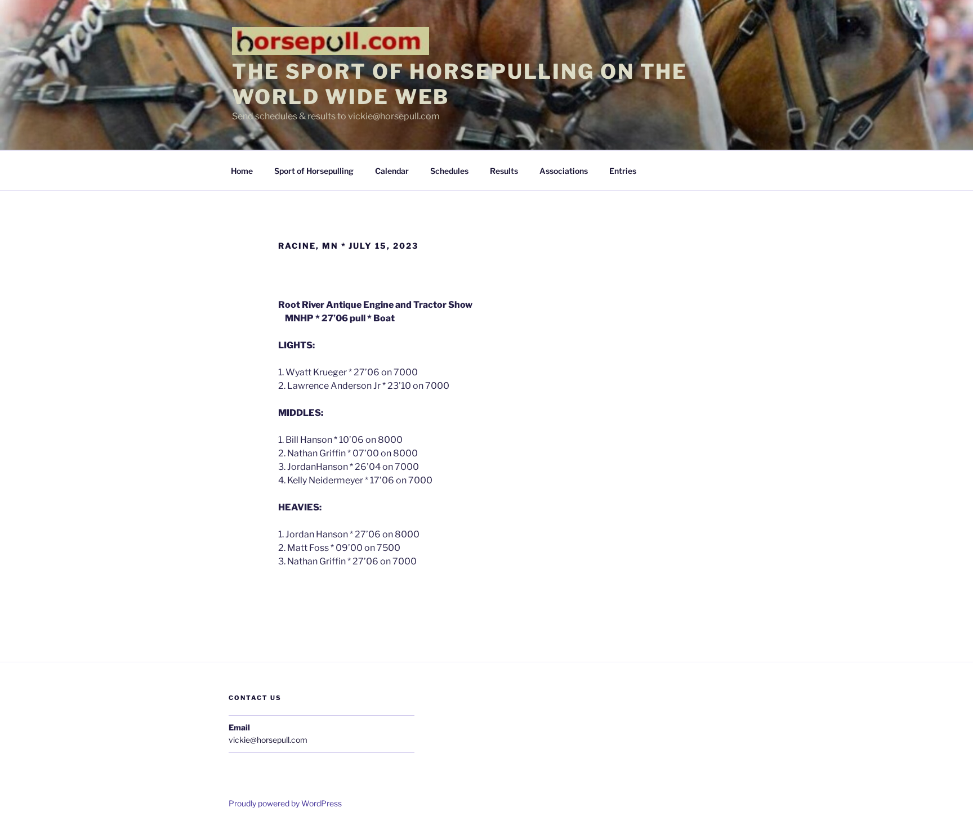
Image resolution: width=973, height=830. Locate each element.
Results (504, 171)
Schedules (449, 171)
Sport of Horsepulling (314, 171)
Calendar (392, 171)
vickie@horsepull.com (268, 739)
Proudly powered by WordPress (285, 803)
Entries (622, 171)
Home (242, 171)
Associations (563, 171)
